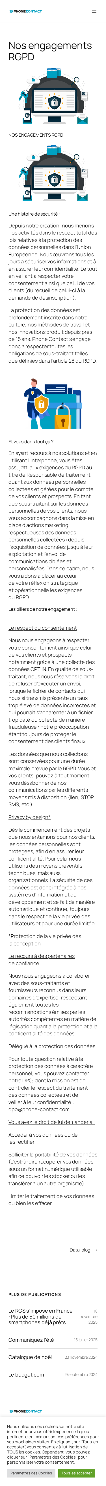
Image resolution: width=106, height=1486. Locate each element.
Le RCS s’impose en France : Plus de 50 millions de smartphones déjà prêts (40, 1316)
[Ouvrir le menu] (94, 11)
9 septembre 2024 (81, 1374)
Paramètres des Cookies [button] (31, 1473)
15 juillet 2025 (86, 1339)
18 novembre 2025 (89, 1316)
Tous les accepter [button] (77, 1473)
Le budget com (26, 1374)
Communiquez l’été (31, 1340)
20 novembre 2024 (81, 1357)
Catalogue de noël (30, 1357)
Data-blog (80, 1250)
